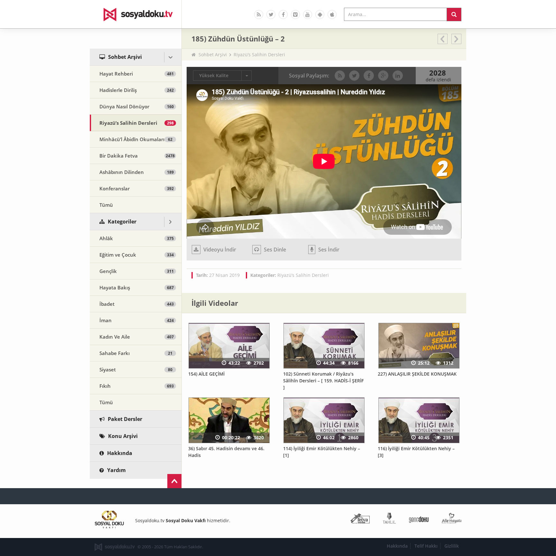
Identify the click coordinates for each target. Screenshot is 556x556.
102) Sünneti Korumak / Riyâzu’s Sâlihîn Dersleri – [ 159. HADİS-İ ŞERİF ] (323, 380)
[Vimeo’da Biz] (295, 14)
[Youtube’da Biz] (307, 14)
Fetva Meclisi (360, 519)
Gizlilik (451, 546)
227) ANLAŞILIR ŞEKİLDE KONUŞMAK (417, 374)
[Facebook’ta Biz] (283, 14)
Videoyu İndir (219, 249)
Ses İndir (328, 249)
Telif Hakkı (426, 546)
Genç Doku (419, 519)
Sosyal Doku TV (136, 14)
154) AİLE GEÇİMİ (206, 374)
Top (174, 481)
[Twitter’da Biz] (270, 14)
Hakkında (397, 546)
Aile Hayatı (451, 519)
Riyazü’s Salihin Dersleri (259, 54)
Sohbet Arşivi (213, 54)
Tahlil (389, 519)
